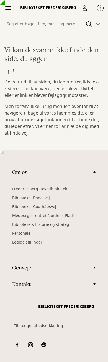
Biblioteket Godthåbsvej (34, 207)
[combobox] (54, 24)
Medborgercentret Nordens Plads (43, 216)
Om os (19, 172)
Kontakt (21, 284)
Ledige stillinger (27, 242)
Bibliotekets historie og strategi (41, 224)
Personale (21, 233)
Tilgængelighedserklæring (38, 326)
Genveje (21, 267)
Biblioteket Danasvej (31, 198)
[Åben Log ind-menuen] (84, 8)
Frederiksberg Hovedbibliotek (39, 189)
